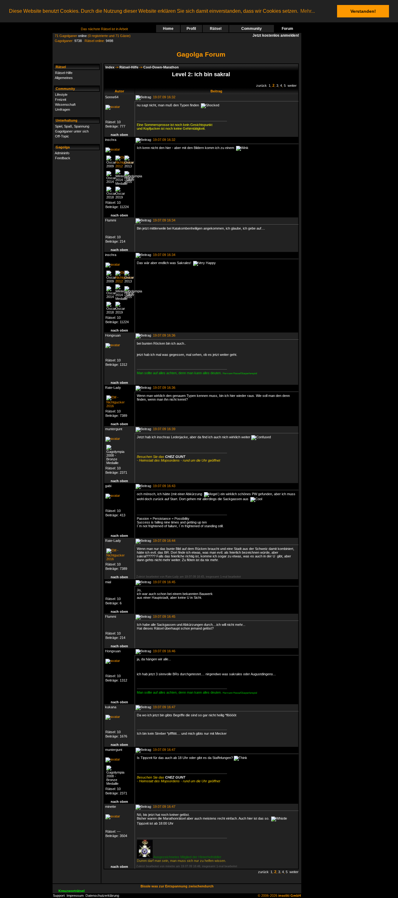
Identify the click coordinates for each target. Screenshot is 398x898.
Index (109, 67)
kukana (110, 707)
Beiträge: (112, 126)
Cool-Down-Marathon (161, 67)
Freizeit (60, 99)
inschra (110, 140)
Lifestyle (61, 94)
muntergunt (113, 429)
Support (59, 895)
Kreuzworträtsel (71, 891)
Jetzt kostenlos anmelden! (276, 35)
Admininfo (62, 153)
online (82, 36)
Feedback (62, 158)
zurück (261, 85)
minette (110, 806)
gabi (108, 486)
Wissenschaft (65, 104)
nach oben (119, 135)
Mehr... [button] (307, 11)
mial (108, 582)
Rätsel (215, 28)
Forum (287, 28)
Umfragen (62, 109)
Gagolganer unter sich (72, 131)
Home (168, 28)
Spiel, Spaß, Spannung (72, 126)
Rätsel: (111, 122)
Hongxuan (113, 335)
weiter (292, 85)
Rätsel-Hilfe (63, 73)
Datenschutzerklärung (102, 895)
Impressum (75, 895)
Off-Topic (62, 136)
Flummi (110, 220)
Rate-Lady (113, 387)
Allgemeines (64, 78)
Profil (191, 28)
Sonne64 (111, 97)
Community (251, 28)
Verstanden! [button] (363, 11)
